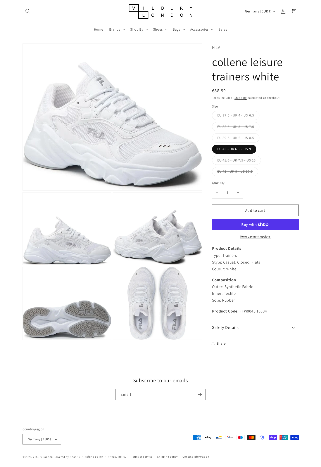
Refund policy (94, 456)
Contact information (196, 456)
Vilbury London (43, 457)
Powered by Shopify (67, 457)
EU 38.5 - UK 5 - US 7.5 (238, 127)
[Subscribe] (199, 395)
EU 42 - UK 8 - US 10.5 (237, 172)
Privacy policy (117, 456)
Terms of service (141, 456)
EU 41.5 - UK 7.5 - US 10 (239, 161)
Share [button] (221, 343)
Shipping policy (167, 456)
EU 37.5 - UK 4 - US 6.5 (238, 116)
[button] (28, 11)
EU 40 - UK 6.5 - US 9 (234, 149)
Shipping (241, 98)
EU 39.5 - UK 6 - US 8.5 (238, 138)
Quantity (218, 183)
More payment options (255, 236)
